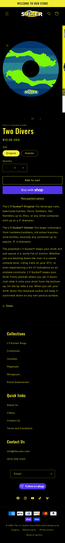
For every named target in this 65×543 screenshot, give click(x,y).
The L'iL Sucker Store (24, 525)
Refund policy (29, 530)
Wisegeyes (13, 374)
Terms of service (34, 535)
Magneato (13, 366)
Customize (13, 350)
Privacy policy (47, 530)
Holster (29, 153)
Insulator (12, 358)
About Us (12, 405)
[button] (7, 13)
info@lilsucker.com (18, 451)
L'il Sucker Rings (16, 343)
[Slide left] (25, 119)
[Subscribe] (51, 474)
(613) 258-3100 (16, 459)
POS (38, 525)
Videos (11, 412)
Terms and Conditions (20, 428)
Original (11, 153)
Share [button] (9, 305)
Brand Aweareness (18, 382)
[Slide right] (40, 119)
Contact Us (13, 420)
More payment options (32, 198)
